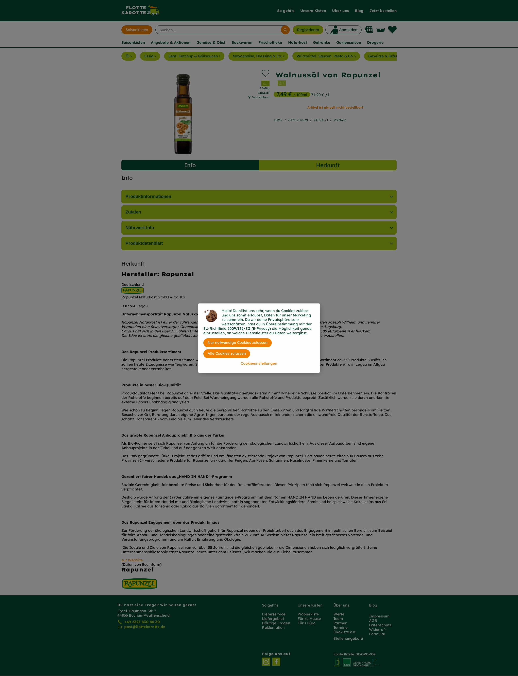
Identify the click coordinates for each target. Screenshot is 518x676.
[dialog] (259, 338)
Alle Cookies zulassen (227, 353)
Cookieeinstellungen (259, 363)
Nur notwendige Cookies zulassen (237, 342)
